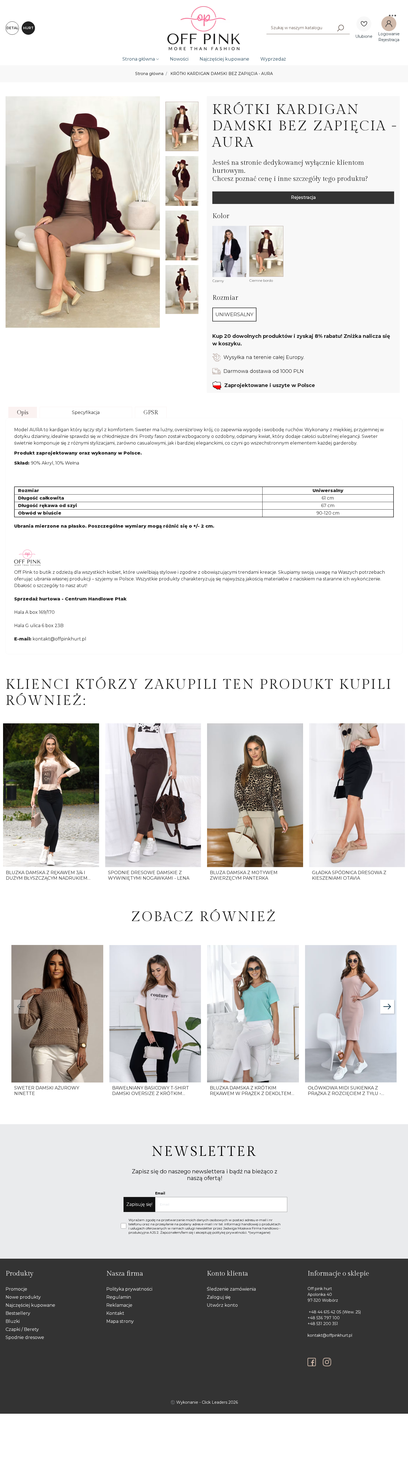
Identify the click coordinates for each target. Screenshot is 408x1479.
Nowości (179, 59)
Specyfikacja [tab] (86, 412)
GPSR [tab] (150, 412)
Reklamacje (119, 1305)
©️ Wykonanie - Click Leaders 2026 (204, 1402)
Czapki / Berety (22, 1329)
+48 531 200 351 (323, 1323)
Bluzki (13, 1321)
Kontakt (115, 1313)
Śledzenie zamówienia (231, 1289)
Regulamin (118, 1297)
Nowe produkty (23, 1297)
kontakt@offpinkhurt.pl (330, 1335)
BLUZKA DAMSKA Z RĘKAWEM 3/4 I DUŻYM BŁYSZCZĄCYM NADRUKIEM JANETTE (46, 878)
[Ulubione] (363, 23)
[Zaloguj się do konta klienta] (388, 23)
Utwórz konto (222, 1305)
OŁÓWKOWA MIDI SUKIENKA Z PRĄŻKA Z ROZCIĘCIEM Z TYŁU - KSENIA (344, 1093)
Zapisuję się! (139, 1204)
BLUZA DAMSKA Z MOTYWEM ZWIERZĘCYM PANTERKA (244, 875)
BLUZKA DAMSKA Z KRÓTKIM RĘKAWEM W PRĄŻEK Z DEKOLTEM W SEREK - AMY (250, 1093)
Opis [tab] (22, 412)
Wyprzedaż (273, 59)
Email (160, 1193)
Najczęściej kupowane (224, 59)
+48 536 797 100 (324, 1317)
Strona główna (138, 59)
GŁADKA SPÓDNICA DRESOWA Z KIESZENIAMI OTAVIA (349, 875)
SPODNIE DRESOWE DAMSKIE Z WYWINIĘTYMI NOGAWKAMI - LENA (148, 875)
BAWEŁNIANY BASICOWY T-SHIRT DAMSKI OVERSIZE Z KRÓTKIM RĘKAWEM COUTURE (150, 1093)
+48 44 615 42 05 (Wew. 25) (334, 1312)
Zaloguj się (219, 1297)
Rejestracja (303, 197)
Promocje (16, 1289)
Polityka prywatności (129, 1289)
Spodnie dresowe (25, 1337)
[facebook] (313, 1362)
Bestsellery (18, 1313)
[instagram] (327, 1362)
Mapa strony (120, 1321)
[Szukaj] (340, 28)
